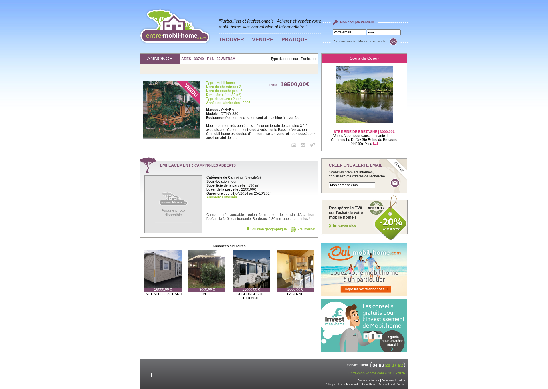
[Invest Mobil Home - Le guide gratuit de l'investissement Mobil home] (364, 351)
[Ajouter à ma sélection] (312, 146)
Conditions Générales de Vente (383, 384)
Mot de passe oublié (372, 41)
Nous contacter (368, 380)
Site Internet (305, 229)
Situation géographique (268, 229)
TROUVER (231, 39)
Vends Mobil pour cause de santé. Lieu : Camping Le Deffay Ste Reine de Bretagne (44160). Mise (364, 138)
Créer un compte (344, 41)
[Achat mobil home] (364, 239)
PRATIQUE (294, 39)
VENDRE (262, 39)
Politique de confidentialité (342, 384)
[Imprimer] (296, 146)
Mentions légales (393, 380)
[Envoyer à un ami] (305, 146)
